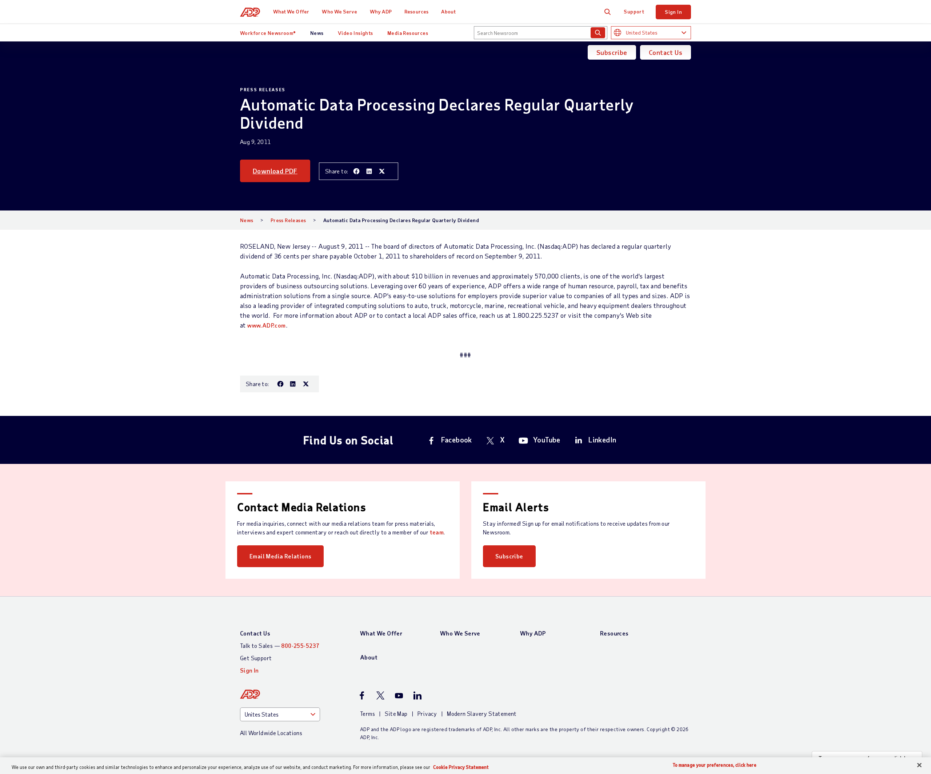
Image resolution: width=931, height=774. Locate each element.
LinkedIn (602, 439)
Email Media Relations (280, 556)
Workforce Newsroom (268, 33)
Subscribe (611, 52)
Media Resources (407, 33)
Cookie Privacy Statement (461, 767)
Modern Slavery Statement (482, 713)
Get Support (256, 657)
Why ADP (381, 11)
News (317, 33)
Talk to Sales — (279, 645)
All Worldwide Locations (271, 732)
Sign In (673, 12)
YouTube (546, 439)
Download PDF (275, 171)
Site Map (396, 713)
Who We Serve (339, 11)
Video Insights (355, 33)
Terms (367, 713)
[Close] (919, 765)
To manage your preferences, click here (714, 765)
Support (634, 11)
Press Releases (288, 220)
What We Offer (291, 11)
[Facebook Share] (356, 171)
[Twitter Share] (381, 171)
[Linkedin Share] (369, 171)
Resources (416, 11)
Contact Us (665, 52)
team (437, 532)
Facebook (456, 439)
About (448, 11)
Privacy (427, 713)
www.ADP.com (266, 325)
